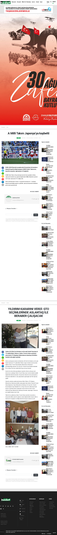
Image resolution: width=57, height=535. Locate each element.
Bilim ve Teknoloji (26, 2)
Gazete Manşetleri (42, 516)
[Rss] (13, 506)
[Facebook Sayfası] (1, 506)
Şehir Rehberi (42, 514)
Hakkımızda (3, 513)
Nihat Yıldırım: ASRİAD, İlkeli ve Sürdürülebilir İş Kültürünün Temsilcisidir (49, 206)
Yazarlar (23, 508)
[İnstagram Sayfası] (6, 506)
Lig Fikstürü (42, 508)
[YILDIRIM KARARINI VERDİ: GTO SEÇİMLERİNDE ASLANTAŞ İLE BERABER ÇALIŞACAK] (20, 335)
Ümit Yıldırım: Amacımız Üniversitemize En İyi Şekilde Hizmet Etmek (49, 197)
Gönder (35, 214)
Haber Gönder (4, 524)
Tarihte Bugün (43, 509)
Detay (44, 533)
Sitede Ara (51, 502)
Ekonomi (14, 2)
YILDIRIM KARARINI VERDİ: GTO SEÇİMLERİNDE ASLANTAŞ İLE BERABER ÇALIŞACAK (50, 150)
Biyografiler (51, 505)
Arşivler (23, 511)
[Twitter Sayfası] (4, 506)
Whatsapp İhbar (4, 522)
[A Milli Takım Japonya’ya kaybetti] (20, 152)
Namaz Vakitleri (43, 505)
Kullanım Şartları (4, 521)
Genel (37, 2)
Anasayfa (3, 127)
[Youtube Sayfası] (9, 506)
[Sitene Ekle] (4, 508)
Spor (41, 2)
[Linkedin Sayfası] (11, 506)
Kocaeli (19, 2)
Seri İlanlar (42, 512)
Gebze (7, 302)
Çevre (33, 2)
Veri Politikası (3, 516)
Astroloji (51, 508)
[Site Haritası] (1, 508)
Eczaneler (42, 506)
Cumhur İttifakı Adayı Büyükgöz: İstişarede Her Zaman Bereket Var (50, 244)
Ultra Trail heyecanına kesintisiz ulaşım (50, 228)
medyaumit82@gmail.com (18, 200)
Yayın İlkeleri (3, 515)
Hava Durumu (42, 502)
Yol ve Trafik (42, 503)
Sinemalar (42, 511)
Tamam (49, 533)
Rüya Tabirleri (52, 506)
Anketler (51, 503)
